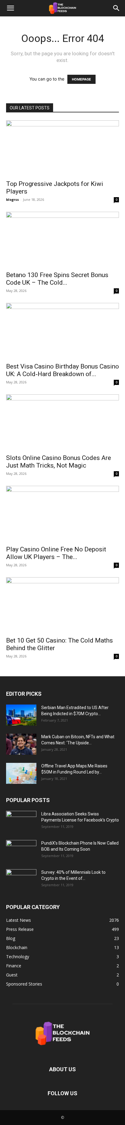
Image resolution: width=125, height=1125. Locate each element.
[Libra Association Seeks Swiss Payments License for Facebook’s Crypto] (21, 821)
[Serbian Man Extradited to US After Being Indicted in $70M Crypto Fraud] (21, 715)
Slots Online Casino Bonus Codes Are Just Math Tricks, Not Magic (58, 461)
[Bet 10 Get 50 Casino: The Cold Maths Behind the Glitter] (62, 605)
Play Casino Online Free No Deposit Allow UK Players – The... (56, 553)
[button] (10, 8)
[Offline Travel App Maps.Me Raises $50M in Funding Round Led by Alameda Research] (21, 773)
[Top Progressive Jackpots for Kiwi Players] (62, 148)
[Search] (116, 8)
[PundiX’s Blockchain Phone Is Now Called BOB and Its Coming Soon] (21, 850)
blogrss (12, 199)
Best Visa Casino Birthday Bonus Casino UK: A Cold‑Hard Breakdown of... (62, 370)
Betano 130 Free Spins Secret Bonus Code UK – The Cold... (57, 278)
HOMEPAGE (81, 79)
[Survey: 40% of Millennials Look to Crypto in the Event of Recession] (21, 879)
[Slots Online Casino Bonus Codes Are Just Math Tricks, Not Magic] (62, 422)
